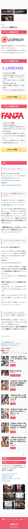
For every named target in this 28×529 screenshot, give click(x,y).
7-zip (9, 326)
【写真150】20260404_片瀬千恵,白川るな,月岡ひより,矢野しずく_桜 (18, 411)
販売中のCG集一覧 (15, 371)
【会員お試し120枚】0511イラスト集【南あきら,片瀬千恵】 (18, 358)
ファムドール (5, 481)
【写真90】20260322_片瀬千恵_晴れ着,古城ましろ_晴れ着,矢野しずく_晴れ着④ (18, 425)
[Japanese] (6, 350)
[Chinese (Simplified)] (2, 350)
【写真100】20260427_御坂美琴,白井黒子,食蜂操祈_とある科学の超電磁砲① (18, 383)
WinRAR (4, 326)
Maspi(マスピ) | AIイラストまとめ (11, 478)
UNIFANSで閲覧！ (13, 97)
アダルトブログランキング (9, 473)
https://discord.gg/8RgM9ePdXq (11, 185)
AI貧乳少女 (14, 524)
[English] (4, 350)
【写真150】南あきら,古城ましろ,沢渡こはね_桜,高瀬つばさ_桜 (18, 397)
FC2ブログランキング (8, 475)
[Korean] (8, 350)
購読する (7, 458)
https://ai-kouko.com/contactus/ (10, 180)
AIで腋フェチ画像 (7, 476)
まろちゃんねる (6, 480)
